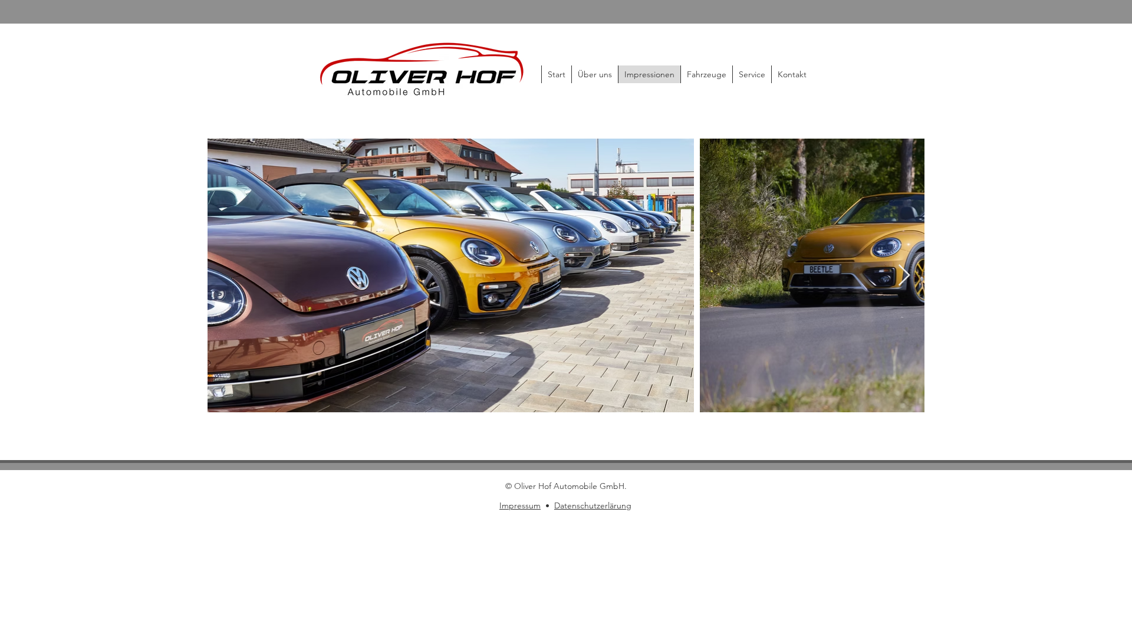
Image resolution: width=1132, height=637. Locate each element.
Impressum (520, 505)
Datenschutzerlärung (592, 505)
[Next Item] (904, 275)
